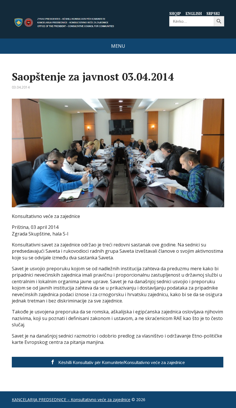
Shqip (175, 13)
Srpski (213, 13)
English (194, 13)
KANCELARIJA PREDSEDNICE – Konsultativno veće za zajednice (71, 399)
